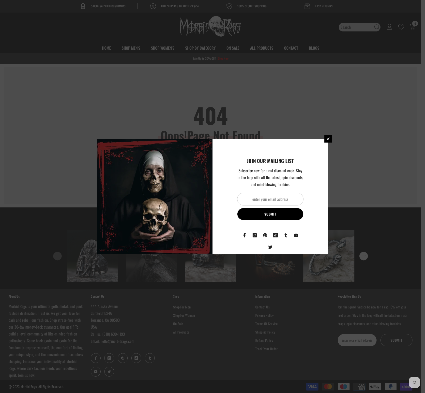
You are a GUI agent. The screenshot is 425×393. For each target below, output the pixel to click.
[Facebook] (244, 235)
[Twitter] (270, 247)
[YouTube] (296, 235)
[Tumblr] (286, 235)
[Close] (328, 139)
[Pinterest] (265, 235)
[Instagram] (255, 235)
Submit (270, 214)
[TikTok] (275, 235)
